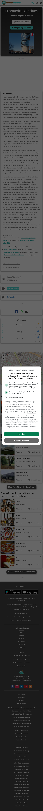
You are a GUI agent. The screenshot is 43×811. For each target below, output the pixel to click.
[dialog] (21, 405)
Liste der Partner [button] (31, 413)
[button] (21, 397)
